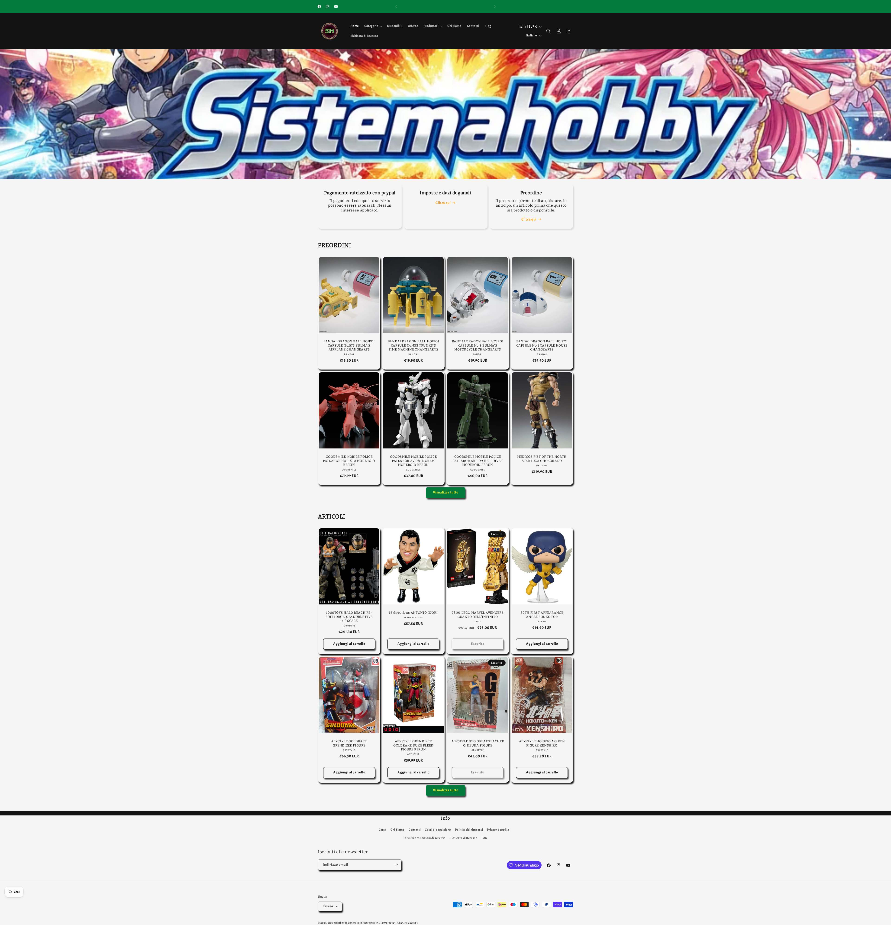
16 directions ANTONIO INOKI (413, 613)
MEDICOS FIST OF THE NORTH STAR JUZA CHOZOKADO (542, 459)
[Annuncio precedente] (396, 6)
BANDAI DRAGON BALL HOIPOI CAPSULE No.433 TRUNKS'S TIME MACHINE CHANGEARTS (413, 345)
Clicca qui (443, 203)
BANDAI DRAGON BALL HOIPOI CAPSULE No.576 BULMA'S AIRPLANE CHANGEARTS (349, 345)
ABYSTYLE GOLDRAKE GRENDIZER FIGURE (349, 743)
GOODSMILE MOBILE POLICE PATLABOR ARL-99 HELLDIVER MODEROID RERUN (477, 461)
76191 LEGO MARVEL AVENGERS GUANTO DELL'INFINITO (478, 615)
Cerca (383, 830)
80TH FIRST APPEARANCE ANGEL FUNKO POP (541, 615)
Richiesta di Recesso (464, 838)
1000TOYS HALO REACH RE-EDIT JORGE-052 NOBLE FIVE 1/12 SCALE (349, 617)
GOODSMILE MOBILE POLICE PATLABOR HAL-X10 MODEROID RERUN (349, 461)
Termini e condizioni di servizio (424, 838)
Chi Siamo (397, 830)
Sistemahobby (336, 922)
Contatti (415, 830)
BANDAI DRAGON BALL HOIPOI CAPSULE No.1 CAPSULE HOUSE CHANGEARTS (542, 345)
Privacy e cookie (498, 830)
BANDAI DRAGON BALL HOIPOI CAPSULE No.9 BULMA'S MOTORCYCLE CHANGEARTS (478, 345)
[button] (373, 26)
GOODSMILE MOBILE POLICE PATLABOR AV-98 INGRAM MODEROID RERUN (413, 461)
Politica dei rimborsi (469, 830)
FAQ (484, 838)
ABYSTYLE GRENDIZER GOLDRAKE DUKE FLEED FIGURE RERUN (413, 745)
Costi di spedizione (438, 830)
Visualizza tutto (445, 492)
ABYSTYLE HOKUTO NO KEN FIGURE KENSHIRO (542, 743)
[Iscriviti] (396, 864)
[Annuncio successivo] (495, 6)
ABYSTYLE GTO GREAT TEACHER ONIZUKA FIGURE (477, 743)
